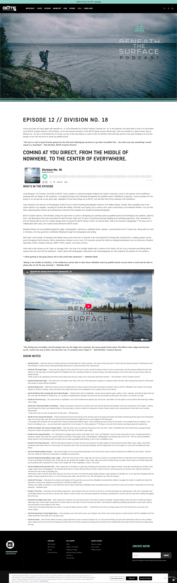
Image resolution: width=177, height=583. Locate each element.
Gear (65, 8)
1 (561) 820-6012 (11, 554)
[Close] (165, 578)
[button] (168, 8)
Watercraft (30, 8)
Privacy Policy (44, 581)
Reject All (131, 578)
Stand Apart (88, 8)
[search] (164, 8)
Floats (39, 8)
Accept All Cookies (145, 578)
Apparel (72, 8)
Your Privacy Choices (117, 578)
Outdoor (47, 8)
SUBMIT (166, 555)
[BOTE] (10, 8)
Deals (80, 8)
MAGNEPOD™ (57, 8)
